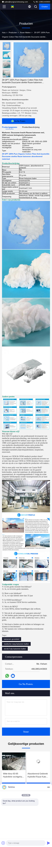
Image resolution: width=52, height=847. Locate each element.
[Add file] (3, 843)
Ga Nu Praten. (26, 684)
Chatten (45, 7)
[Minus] (48, 787)
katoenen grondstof (11, 639)
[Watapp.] (7, 675)
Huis (4, 32)
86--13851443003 (42, 2)
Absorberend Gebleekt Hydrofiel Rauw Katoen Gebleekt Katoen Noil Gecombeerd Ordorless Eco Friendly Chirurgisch (13, 775)
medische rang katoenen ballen (16, 644)
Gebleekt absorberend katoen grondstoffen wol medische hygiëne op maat (38, 775)
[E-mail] (13, 676)
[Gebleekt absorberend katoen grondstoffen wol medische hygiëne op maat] (38, 761)
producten (13, 32)
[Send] (48, 843)
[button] (7, 76)
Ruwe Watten (25, 32)
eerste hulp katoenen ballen (15, 649)
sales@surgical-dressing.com (16, 2)
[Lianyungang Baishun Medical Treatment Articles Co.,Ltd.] (12, 7)
